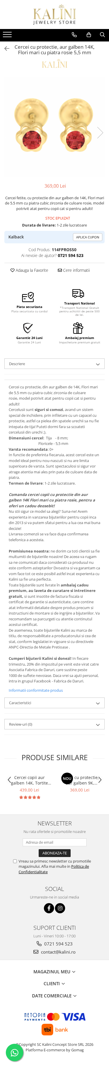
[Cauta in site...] (102, 35)
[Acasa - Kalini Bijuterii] (55, 14)
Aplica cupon (87, 237)
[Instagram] (60, 908)
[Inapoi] (4, 48)
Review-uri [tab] (20, 724)
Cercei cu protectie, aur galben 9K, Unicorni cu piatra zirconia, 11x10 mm (80, 780)
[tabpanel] (54, 127)
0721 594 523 (58, 944)
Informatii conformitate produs (36, 690)
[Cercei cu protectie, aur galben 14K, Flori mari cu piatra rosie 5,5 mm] (54, 127)
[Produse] (8, 36)
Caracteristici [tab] (20, 702)
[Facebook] (49, 908)
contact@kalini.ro (58, 952)
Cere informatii (76, 270)
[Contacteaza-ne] (74, 35)
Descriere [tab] (17, 363)
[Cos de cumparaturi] (89, 35)
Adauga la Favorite (31, 270)
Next (100, 133)
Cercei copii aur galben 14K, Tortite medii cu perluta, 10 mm (29, 780)
